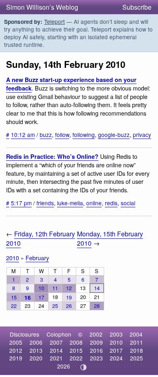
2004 (136, 334)
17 (41, 297)
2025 (136, 358)
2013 (36, 350)
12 (69, 288)
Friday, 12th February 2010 (40, 238)
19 (69, 297)
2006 (36, 342)
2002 (96, 334)
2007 (56, 342)
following (84, 135)
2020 (36, 358)
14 (97, 288)
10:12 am (23, 135)
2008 (76, 342)
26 (69, 306)
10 (41, 288)
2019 (15, 358)
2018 (136, 350)
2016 (96, 350)
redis (111, 203)
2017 (116, 350)
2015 (76, 350)
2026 (63, 366)
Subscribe (137, 7)
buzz (46, 135)
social (128, 203)
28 (97, 306)
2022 (76, 358)
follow (62, 135)
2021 (56, 358)
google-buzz (114, 135)
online (94, 203)
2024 (116, 358)
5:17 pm (21, 203)
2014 (56, 350)
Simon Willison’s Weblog (42, 7)
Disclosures (24, 334)
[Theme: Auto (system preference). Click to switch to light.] (83, 367)
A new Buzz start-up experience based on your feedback (71, 84)
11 (55, 288)
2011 (136, 342)
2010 (12, 257)
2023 (96, 358)
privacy (142, 135)
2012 (15, 350)
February (37, 257)
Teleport (54, 21)
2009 (96, 342)
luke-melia (70, 203)
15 (14, 297)
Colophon (59, 334)
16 (27, 297)
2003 (116, 334)
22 (14, 306)
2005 (15, 342)
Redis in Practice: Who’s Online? (52, 156)
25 (55, 306)
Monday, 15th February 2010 (110, 238)
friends (45, 203)
